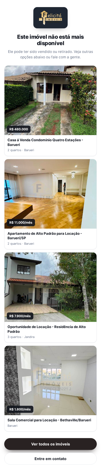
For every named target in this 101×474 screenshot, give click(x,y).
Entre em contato (50, 458)
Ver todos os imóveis (50, 444)
